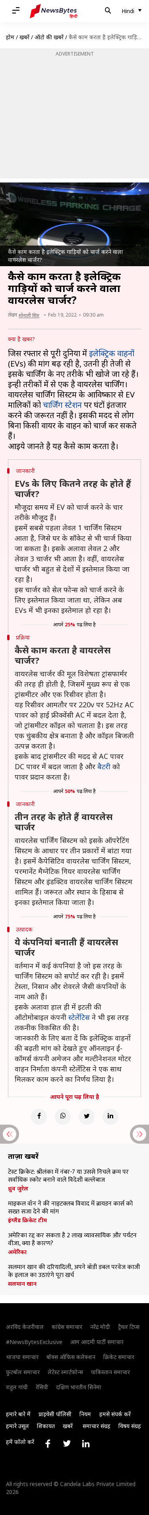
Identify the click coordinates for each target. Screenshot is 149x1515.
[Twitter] (87, 1117)
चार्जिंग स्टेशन (63, 404)
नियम (85, 1414)
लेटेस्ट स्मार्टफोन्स (65, 1372)
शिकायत (46, 1426)
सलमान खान (22, 1283)
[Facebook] (39, 1117)
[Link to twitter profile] (66, 1443)
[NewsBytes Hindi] (53, 11)
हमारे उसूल (17, 1426)
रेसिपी (42, 1387)
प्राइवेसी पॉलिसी (55, 1414)
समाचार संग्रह (96, 1426)
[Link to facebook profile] (47, 1443)
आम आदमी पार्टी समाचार (97, 1342)
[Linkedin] (110, 1117)
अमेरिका (17, 1252)
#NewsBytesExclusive (34, 1342)
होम (10, 37)
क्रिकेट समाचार (118, 1357)
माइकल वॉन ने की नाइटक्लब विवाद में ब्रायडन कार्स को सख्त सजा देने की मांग (70, 1208)
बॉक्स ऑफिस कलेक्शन (70, 1357)
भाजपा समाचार (22, 1357)
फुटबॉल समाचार (23, 1372)
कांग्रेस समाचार (67, 1327)
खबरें (24, 37)
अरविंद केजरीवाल (25, 1327)
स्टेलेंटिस (79, 1017)
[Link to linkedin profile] (85, 1443)
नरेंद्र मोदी (100, 1327)
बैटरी (103, 766)
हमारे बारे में (18, 1414)
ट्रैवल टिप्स (128, 1327)
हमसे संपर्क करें (115, 1414)
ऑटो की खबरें (49, 37)
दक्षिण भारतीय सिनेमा (78, 1387)
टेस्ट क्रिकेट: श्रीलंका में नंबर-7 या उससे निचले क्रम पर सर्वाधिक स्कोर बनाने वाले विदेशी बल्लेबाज (68, 1176)
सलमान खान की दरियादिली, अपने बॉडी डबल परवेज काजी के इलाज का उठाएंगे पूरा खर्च (74, 1271)
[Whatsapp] (63, 1117)
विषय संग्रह (129, 1426)
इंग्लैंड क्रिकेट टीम (27, 1220)
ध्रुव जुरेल (18, 1188)
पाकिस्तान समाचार (110, 1372)
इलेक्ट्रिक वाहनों (111, 353)
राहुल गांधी (17, 1387)
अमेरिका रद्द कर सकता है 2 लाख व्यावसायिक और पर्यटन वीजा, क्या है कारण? (72, 1240)
